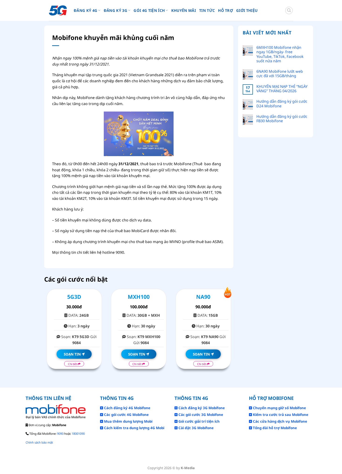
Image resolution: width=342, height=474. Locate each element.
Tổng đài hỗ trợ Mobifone (274, 427)
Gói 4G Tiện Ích (149, 10)
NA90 (203, 296)
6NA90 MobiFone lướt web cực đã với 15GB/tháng (279, 73)
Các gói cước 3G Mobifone (200, 414)
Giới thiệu (247, 10)
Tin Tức (207, 10)
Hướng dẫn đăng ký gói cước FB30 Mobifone (281, 118)
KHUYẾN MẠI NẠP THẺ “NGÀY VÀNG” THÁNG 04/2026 (282, 88)
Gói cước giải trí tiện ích (199, 421)
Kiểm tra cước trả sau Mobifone (280, 414)
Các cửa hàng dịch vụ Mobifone (279, 421)
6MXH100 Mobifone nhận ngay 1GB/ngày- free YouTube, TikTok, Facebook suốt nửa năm (280, 54)
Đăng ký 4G (85, 10)
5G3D (74, 296)
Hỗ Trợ (225, 10)
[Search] (289, 10)
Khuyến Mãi (183, 10)
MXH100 (139, 296)
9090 (60, 433)
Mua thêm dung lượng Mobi (127, 421)
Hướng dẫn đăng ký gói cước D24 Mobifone (281, 103)
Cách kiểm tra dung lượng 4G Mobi (133, 427)
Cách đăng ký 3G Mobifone (201, 407)
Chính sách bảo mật (39, 442)
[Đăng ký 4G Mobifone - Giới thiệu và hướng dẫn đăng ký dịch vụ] (58, 10)
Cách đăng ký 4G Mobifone (126, 407)
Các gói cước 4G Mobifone (126, 414)
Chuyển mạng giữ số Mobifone (279, 407)
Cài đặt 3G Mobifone (196, 427)
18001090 (78, 433)
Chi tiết (73, 364)
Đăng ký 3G (115, 10)
